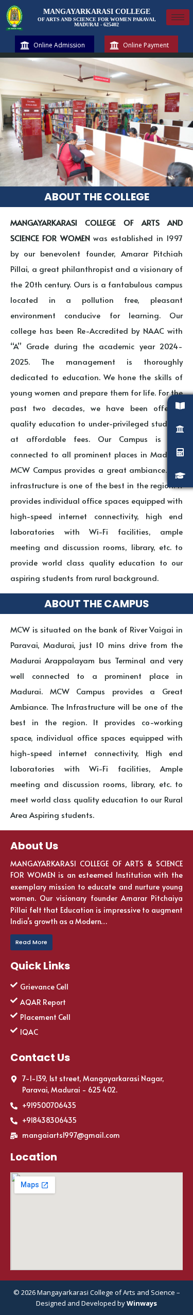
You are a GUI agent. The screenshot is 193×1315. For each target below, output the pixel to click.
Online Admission (59, 45)
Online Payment (146, 45)
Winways (142, 1303)
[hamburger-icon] (177, 17)
